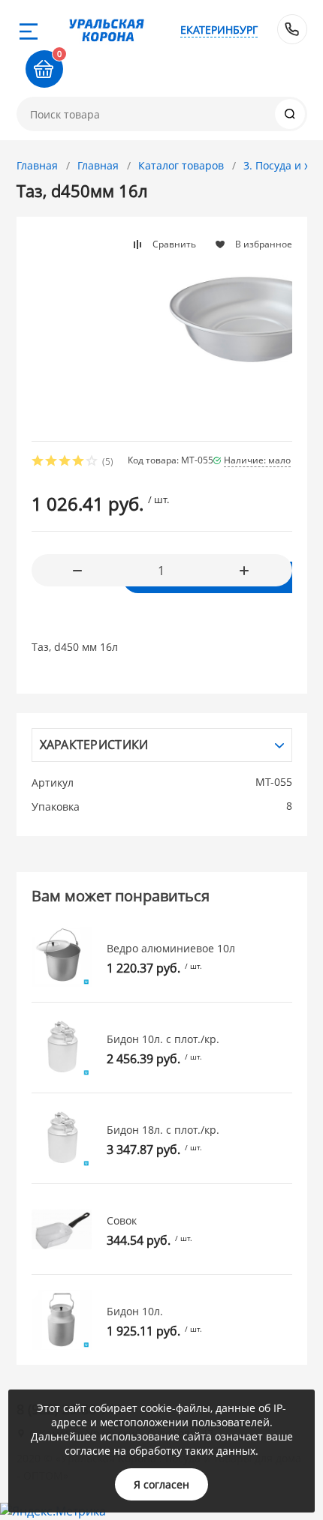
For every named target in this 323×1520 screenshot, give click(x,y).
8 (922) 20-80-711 (292, 29)
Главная (37, 165)
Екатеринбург (219, 29)
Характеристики (94, 744)
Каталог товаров (181, 165)
